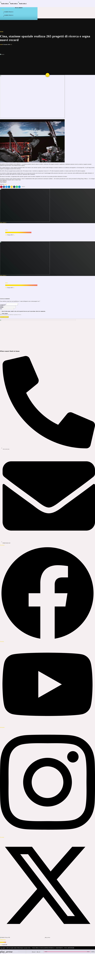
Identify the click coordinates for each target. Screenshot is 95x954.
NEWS (1, 31)
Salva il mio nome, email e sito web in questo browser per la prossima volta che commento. (23, 311)
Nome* (1, 306)
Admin (5, 184)
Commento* (3, 304)
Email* (1, 307)
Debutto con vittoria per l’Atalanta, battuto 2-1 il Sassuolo (21, 285)
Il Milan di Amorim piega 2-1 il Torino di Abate (18, 232)
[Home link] (13, 3)
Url (1, 308)
